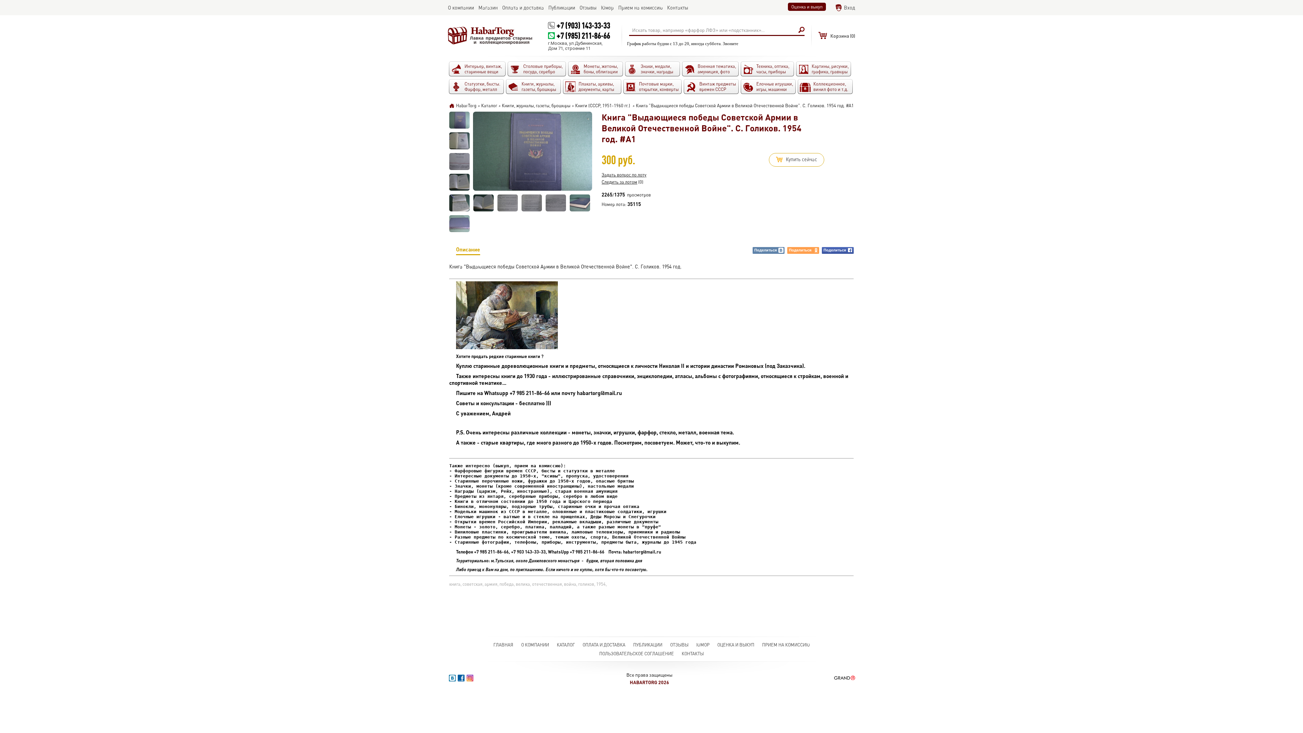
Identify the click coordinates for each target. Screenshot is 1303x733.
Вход (849, 8)
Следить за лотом (619, 182)
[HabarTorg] (490, 35)
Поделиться (765, 250)
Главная (503, 644)
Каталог (566, 644)
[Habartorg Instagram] (470, 678)
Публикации (647, 644)
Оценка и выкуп (807, 7)
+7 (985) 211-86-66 (583, 35)
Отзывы (679, 644)
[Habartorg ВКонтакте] (452, 678)
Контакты (693, 653)
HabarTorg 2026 (649, 682)
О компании (535, 644)
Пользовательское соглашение (636, 653)
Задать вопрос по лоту (624, 174)
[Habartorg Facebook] (461, 678)
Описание (468, 249)
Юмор (703, 644)
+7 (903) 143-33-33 (583, 25)
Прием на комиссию (786, 644)
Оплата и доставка (604, 644)
